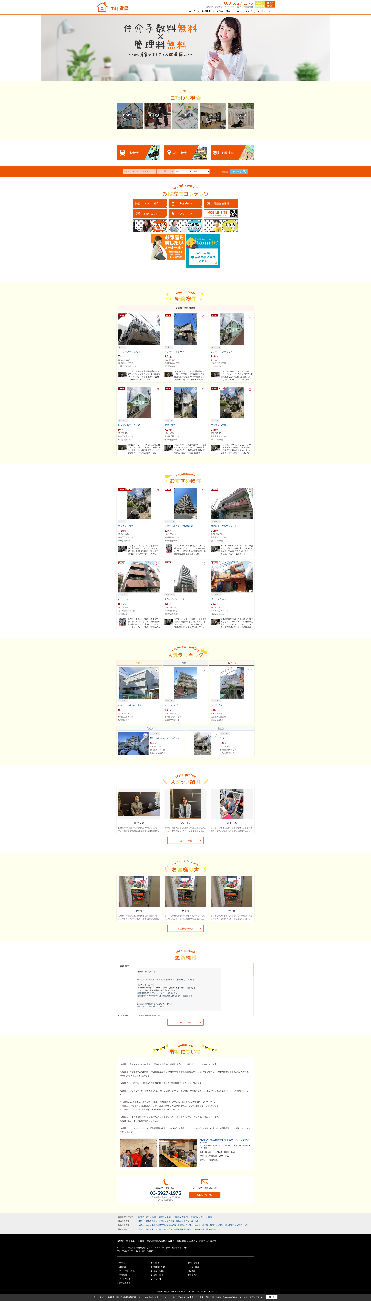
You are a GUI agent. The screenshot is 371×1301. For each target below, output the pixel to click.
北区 (148, 1217)
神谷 (197, 1221)
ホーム (122, 1263)
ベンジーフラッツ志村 (129, 352)
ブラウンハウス (218, 425)
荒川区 (177, 1217)
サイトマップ (124, 1279)
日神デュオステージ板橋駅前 (178, 526)
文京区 (169, 1217)
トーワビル (216, 705)
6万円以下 (157, 1263)
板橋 (184, 1221)
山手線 (247, 1225)
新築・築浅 (158, 1275)
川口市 (209, 1217)
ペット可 (157, 1279)
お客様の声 (192, 1275)
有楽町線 (173, 1225)
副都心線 (182, 1225)
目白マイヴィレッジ (174, 599)
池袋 (202, 1229)
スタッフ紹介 (193, 1267)
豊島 (178, 1221)
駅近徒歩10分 (159, 1267)
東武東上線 (143, 1225)
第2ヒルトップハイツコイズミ (164, 738)
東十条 (190, 1221)
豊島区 (154, 1217)
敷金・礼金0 (158, 1271)
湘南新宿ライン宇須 (234, 1225)
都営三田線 (162, 1225)
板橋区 (141, 1217)
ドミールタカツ (218, 599)
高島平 (149, 1221)
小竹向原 (187, 1229)
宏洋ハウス (169, 425)
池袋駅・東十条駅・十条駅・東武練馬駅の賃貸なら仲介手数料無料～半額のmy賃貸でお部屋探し (167, 1241)
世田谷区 (185, 1217)
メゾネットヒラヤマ (174, 352)
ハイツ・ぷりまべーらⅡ (130, 705)
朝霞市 (194, 1217)
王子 (151, 1229)
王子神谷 (178, 1229)
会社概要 (123, 1267)
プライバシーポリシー (128, 1271)
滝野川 (141, 1221)
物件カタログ (124, 1283)
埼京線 (153, 1225)
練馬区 (162, 1217)
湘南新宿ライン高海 (215, 1225)
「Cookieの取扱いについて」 (233, 1297)
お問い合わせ (193, 1263)
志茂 (161, 1221)
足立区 (201, 1217)
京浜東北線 (192, 1225)
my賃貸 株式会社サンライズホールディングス (225, 1140)
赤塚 (172, 1221)
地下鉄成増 (211, 1229)
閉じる (271, 1297)
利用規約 (123, 1275)
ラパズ (223, 738)
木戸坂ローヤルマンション (224, 526)
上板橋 (196, 1229)
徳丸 (155, 1221)
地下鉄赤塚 (167, 1229)
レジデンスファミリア (222, 352)
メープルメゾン (172, 705)
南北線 (202, 1225)
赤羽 (140, 1229)
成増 (167, 1221)
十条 (146, 1229)
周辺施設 (191, 1271)
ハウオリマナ (124, 599)
